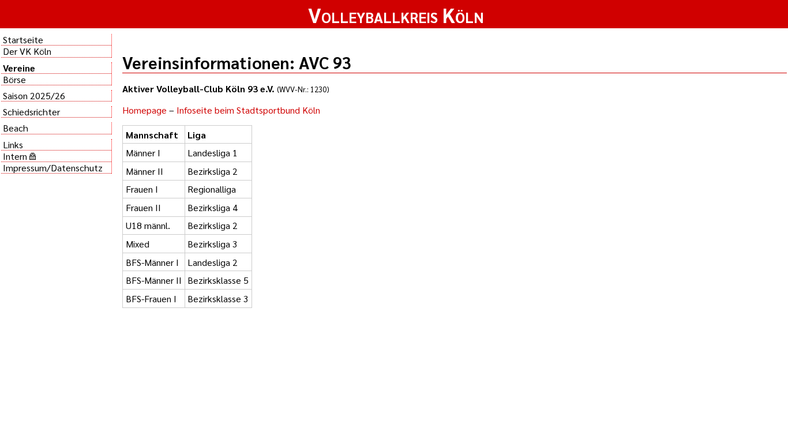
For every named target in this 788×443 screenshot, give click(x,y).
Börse (14, 79)
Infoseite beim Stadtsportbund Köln (248, 110)
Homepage (144, 110)
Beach (15, 127)
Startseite (23, 39)
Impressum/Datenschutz (53, 167)
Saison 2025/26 (34, 95)
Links (13, 144)
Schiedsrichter (31, 111)
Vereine (19, 67)
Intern (16, 156)
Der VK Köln (27, 51)
